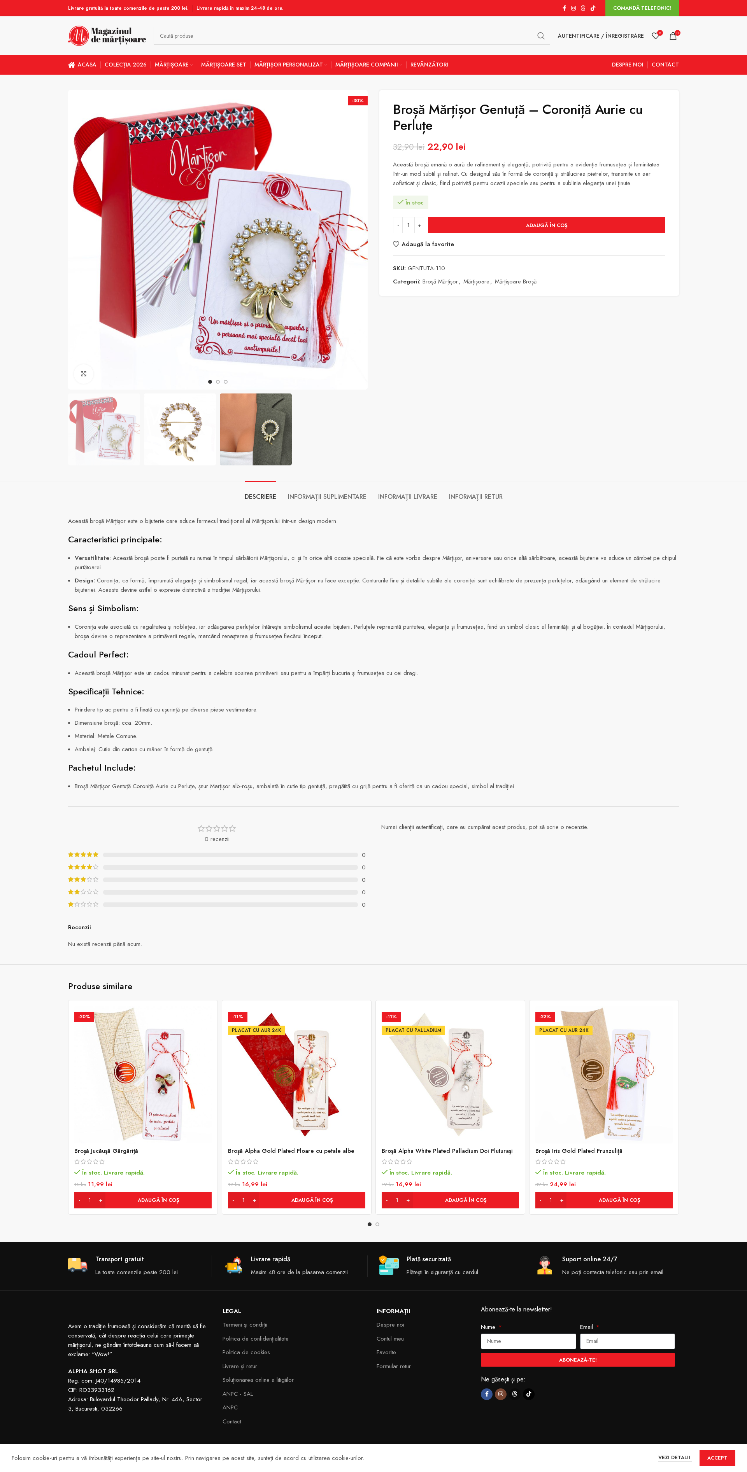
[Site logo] (107, 35)
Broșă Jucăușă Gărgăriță (106, 1151)
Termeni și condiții (245, 1324)
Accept (717, 1458)
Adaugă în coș (547, 225)
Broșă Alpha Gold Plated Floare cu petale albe (291, 1151)
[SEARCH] (541, 36)
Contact (232, 1421)
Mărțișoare (476, 281)
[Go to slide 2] (377, 1224)
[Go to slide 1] (370, 1224)
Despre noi (390, 1324)
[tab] (260, 493)
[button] (143, 1200)
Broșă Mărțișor (440, 281)
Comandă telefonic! (642, 8)
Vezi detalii (675, 1457)
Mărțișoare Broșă (516, 281)
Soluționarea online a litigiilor (258, 1380)
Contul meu (390, 1338)
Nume (489, 1327)
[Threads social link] (583, 8)
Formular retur (394, 1366)
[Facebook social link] (564, 8)
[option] (210, 382)
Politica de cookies (246, 1352)
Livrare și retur (240, 1366)
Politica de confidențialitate (256, 1338)
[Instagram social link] (573, 8)
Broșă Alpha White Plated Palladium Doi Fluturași (447, 1151)
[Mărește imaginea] (83, 374)
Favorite (386, 1352)
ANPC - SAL (238, 1394)
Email (587, 1327)
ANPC (230, 1407)
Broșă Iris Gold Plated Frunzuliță (578, 1151)
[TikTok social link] (593, 8)
